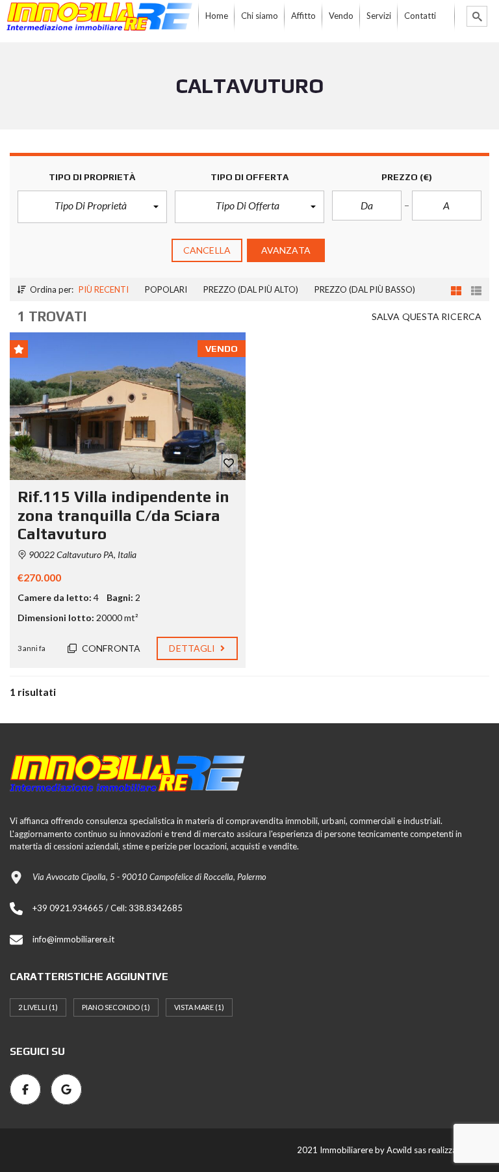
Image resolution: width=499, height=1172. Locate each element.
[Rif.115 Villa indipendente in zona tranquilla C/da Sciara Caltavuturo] (128, 406)
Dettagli (193, 648)
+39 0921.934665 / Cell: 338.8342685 (107, 908)
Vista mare (199, 1007)
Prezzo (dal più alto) (250, 289)
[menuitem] (217, 16)
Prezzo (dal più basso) (364, 289)
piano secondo (116, 1007)
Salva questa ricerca (426, 316)
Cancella (207, 250)
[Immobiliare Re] (99, 16)
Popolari (166, 289)
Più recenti (104, 289)
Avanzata (286, 250)
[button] (92, 207)
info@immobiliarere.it (73, 939)
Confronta (110, 648)
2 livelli (38, 1007)
